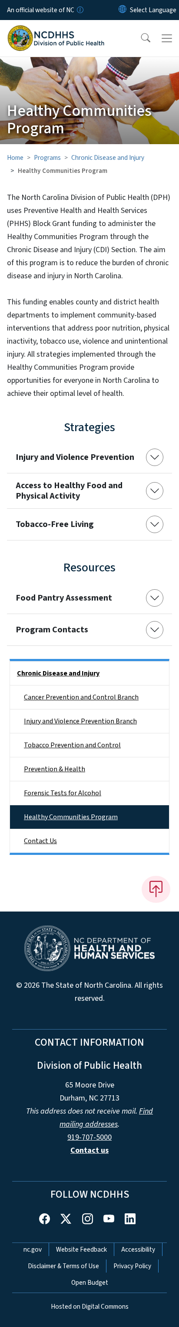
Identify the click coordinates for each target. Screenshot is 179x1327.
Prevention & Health (54, 769)
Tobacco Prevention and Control (72, 745)
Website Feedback (81, 1249)
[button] (139, 38)
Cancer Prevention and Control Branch (81, 697)
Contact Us (40, 841)
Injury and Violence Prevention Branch (80, 721)
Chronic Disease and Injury (107, 157)
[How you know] (79, 10)
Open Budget (89, 1282)
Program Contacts (52, 630)
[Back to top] (156, 889)
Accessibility (138, 1249)
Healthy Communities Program (71, 817)
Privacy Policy (132, 1266)
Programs (47, 157)
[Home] (56, 30)
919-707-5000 (89, 1137)
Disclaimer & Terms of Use (63, 1266)
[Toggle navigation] (167, 38)
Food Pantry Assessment (64, 598)
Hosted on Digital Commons (90, 1306)
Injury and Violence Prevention (75, 457)
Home (15, 157)
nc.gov (32, 1249)
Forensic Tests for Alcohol (62, 793)
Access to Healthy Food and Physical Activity (69, 490)
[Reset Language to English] (122, 10)
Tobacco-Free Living (55, 524)
